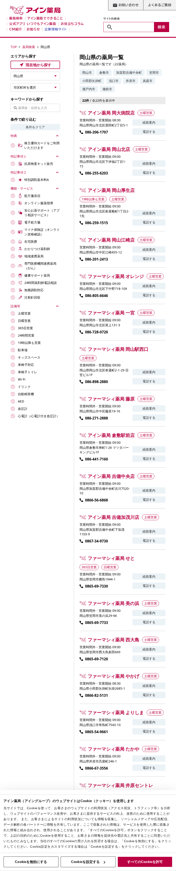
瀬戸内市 (88, 89)
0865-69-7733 (96, 622)
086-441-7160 (96, 459)
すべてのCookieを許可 (145, 862)
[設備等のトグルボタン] (57, 306)
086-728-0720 (96, 332)
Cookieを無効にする (31, 862)
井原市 (130, 81)
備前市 (107, 89)
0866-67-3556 (96, 768)
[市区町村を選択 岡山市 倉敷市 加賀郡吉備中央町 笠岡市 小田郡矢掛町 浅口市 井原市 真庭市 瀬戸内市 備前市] (35, 87)
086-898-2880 (96, 381)
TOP (14, 47)
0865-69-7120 (96, 658)
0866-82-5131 (96, 695)
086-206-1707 (96, 132)
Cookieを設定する (85, 862)
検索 (161, 27)
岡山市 (87, 72)
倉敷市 (104, 72)
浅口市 (113, 81)
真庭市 (147, 81)
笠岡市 (154, 72)
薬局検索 (28, 47)
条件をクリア (35, 127)
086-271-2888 (96, 418)
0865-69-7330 (96, 586)
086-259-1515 (96, 222)
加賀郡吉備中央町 (129, 72)
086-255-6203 (96, 173)
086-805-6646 (96, 295)
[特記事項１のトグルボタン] (57, 156)
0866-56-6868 (96, 500)
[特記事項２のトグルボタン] (57, 172)
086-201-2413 (96, 259)
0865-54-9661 (96, 731)
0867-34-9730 (96, 541)
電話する (149, 131)
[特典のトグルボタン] (57, 136)
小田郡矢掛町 (92, 81)
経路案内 (149, 122)
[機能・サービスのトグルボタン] (57, 188)
